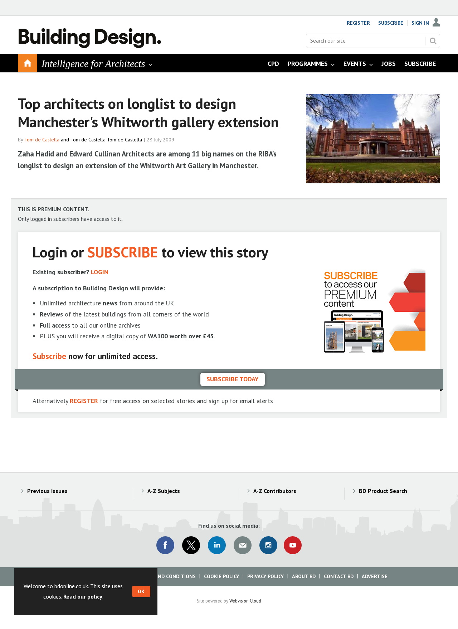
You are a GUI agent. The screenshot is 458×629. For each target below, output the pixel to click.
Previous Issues (47, 490)
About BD (304, 576)
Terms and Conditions (166, 576)
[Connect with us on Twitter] (191, 545)
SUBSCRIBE (122, 251)
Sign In (420, 23)
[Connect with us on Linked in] (217, 545)
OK (141, 591)
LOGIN (99, 272)
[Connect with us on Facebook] (165, 545)
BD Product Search (383, 490)
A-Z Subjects (163, 490)
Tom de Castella (41, 139)
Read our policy (82, 596)
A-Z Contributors (274, 490)
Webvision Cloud (245, 601)
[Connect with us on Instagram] (268, 545)
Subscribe (390, 23)
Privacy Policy (265, 576)
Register (358, 23)
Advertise (375, 576)
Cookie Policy (221, 576)
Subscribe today (232, 379)
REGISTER (84, 401)
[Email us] (242, 545)
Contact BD (339, 576)
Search (433, 41)
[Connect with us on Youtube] (292, 545)
